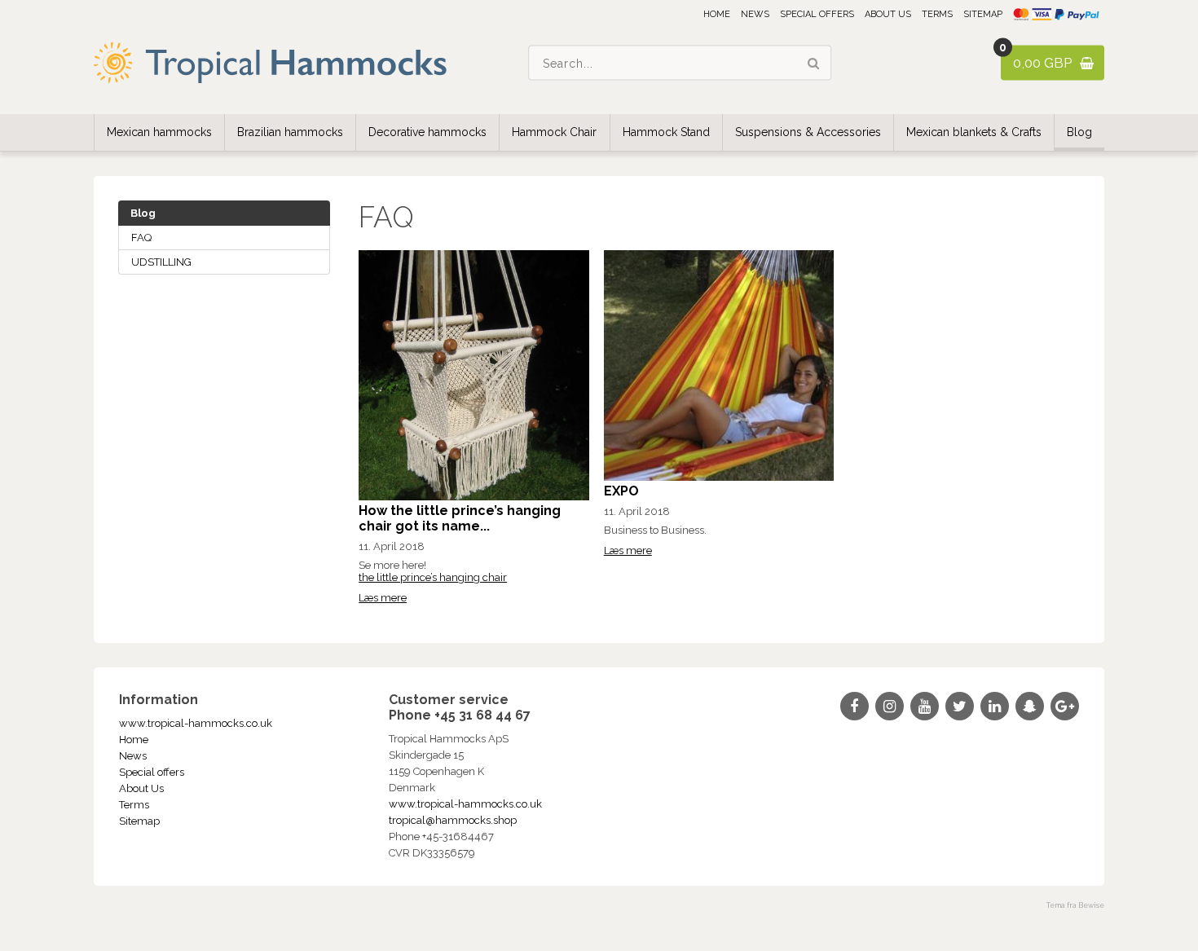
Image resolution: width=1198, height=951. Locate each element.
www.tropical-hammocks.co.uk (195, 723)
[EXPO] (719, 477)
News (755, 14)
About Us (888, 14)
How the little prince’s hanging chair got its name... (460, 518)
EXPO (621, 491)
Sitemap (982, 14)
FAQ (141, 237)
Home (716, 14)
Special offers (817, 14)
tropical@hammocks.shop (453, 820)
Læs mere (383, 598)
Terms (937, 14)
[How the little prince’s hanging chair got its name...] (474, 497)
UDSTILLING (161, 262)
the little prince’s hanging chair (433, 577)
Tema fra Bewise (1075, 905)
